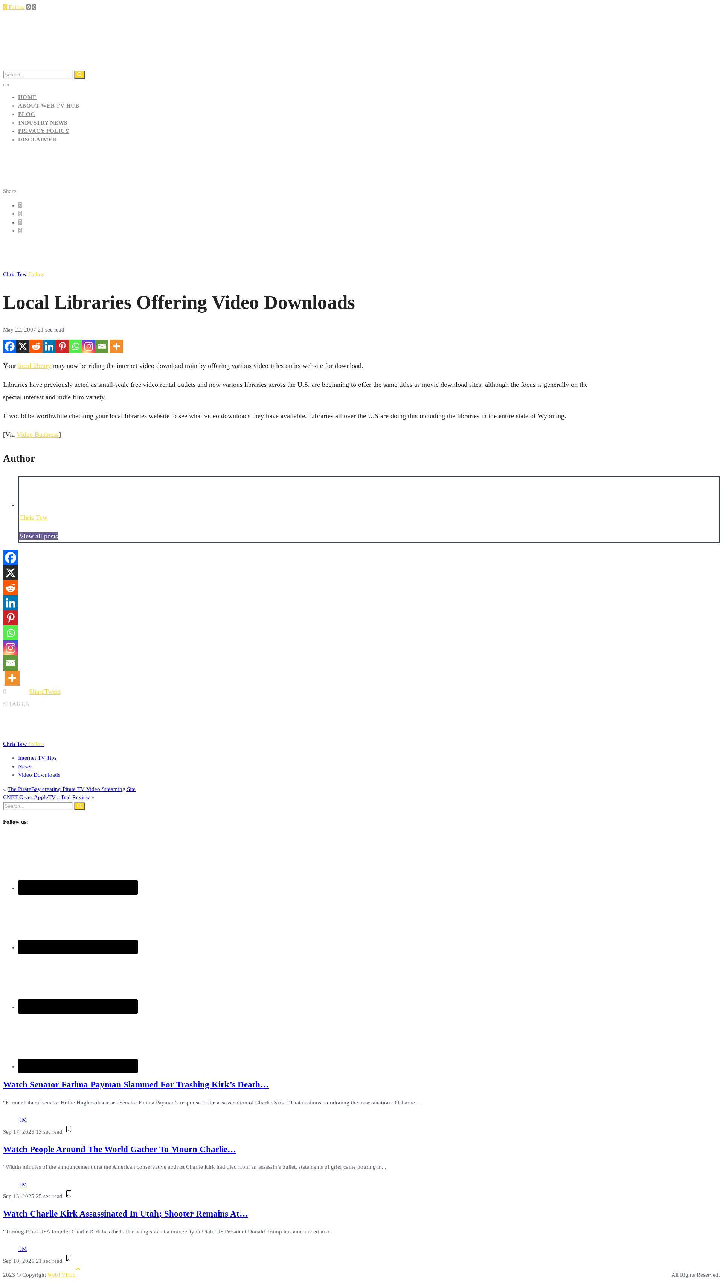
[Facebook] (9, 346)
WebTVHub (61, 1275)
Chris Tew (23, 274)
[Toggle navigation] (6, 85)
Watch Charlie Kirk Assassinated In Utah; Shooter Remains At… (125, 1213)
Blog (26, 114)
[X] (22, 346)
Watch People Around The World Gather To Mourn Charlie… (119, 1149)
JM (23, 1120)
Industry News (42, 123)
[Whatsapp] (75, 346)
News (24, 766)
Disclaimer (37, 140)
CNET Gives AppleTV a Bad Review (46, 797)
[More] (116, 346)
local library (34, 366)
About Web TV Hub (48, 106)
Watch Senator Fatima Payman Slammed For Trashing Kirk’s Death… (136, 1084)
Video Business (38, 434)
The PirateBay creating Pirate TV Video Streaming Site (72, 789)
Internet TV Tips (37, 758)
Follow (16, 7)
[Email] (101, 346)
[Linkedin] (49, 346)
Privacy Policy (43, 131)
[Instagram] (88, 346)
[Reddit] (36, 346)
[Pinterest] (62, 346)
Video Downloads (39, 775)
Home (27, 97)
